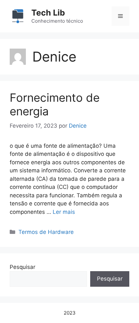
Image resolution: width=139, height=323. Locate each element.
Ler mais (64, 212)
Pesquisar (22, 267)
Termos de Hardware (46, 232)
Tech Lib (48, 12)
